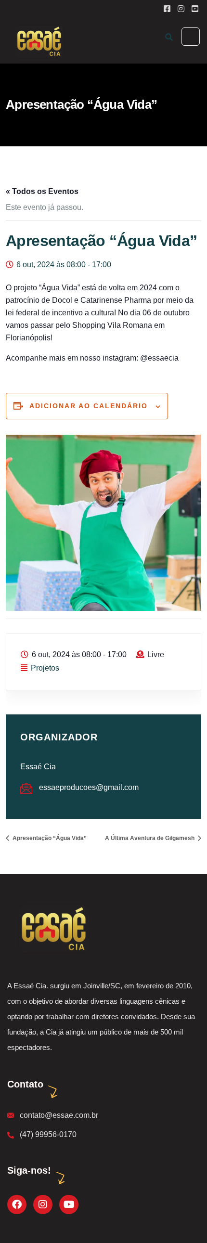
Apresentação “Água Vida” (49, 838)
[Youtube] (68, 1204)
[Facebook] (16, 1204)
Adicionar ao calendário (88, 406)
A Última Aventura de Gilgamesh (150, 838)
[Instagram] (42, 1204)
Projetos (45, 668)
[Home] (52, 928)
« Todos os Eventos (42, 191)
